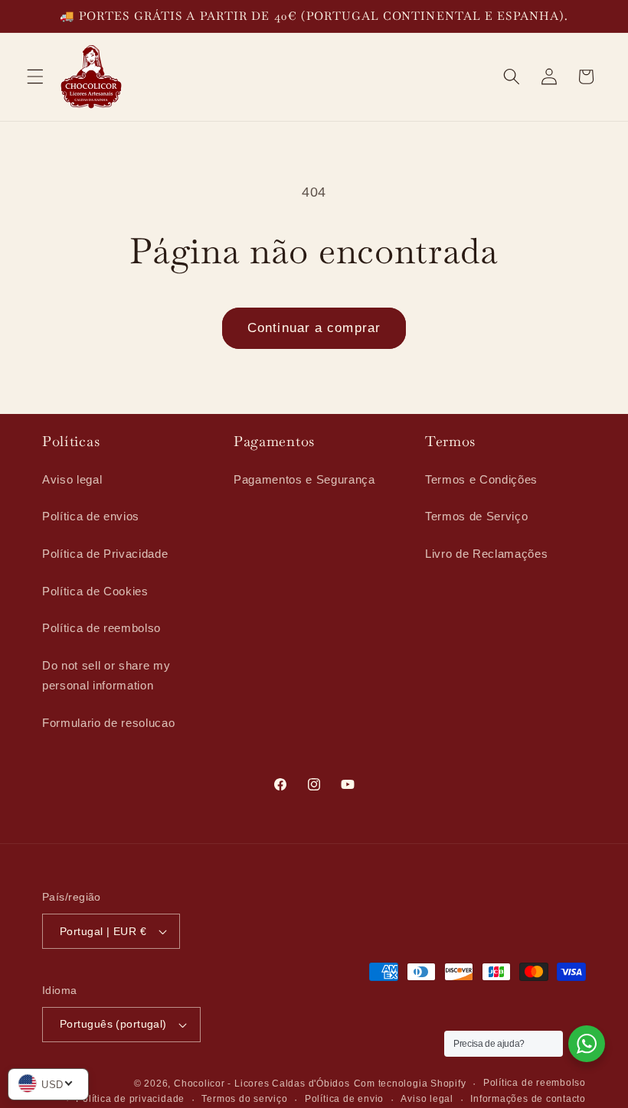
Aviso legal (72, 479)
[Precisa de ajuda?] (586, 1043)
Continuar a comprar (314, 327)
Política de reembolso (101, 627)
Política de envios (90, 516)
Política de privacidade (130, 1098)
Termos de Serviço (476, 516)
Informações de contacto (528, 1098)
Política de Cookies (95, 591)
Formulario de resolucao (108, 722)
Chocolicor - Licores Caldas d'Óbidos (262, 1083)
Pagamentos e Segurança (304, 479)
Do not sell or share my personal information (106, 675)
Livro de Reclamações (486, 553)
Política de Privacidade (105, 553)
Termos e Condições (481, 479)
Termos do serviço (244, 1098)
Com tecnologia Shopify (410, 1083)
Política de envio (344, 1098)
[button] (35, 76)
